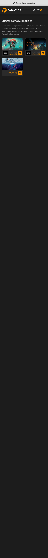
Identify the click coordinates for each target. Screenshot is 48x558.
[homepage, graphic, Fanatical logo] (12, 10)
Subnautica (14, 34)
